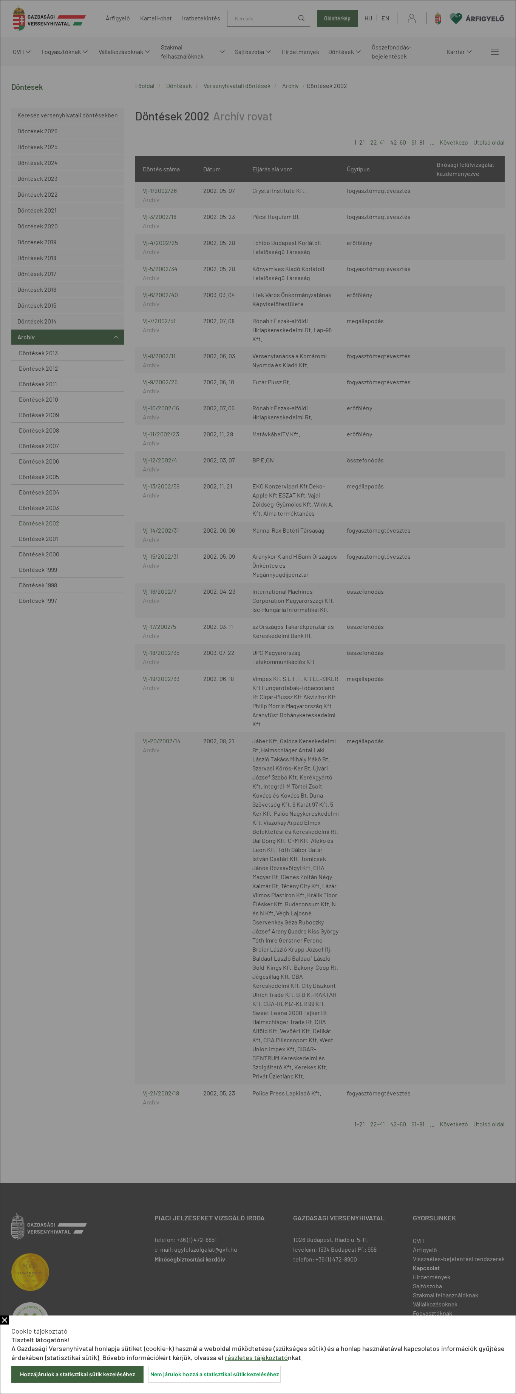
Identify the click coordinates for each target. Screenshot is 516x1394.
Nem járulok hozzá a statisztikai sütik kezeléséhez (214, 1374)
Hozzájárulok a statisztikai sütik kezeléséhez (77, 1374)
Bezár (4, 1320)
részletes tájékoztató (256, 1357)
